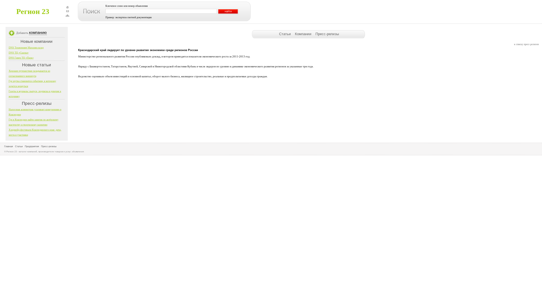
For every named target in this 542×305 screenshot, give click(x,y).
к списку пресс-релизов (526, 44)
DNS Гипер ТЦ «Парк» (21, 57)
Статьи (285, 34)
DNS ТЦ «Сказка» (19, 52)
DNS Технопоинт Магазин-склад (26, 47)
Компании (303, 34)
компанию (38, 32)
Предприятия (32, 146)
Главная (8, 146)
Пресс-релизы (327, 34)
